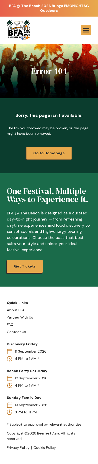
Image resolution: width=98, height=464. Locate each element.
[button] (86, 30)
